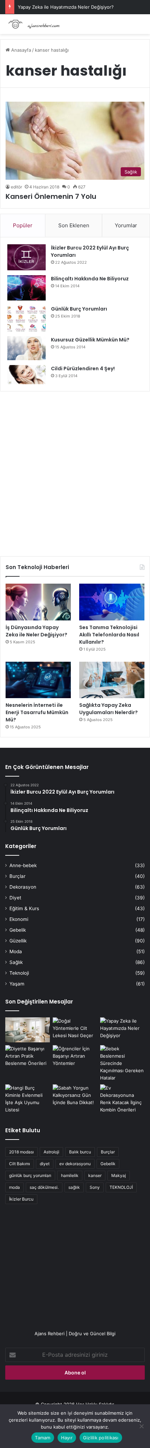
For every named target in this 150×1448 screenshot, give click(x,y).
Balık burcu (80, 1151)
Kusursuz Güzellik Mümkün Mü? (90, 339)
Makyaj (118, 1175)
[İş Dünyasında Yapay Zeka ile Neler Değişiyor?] (38, 602)
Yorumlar (126, 225)
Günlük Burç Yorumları (79, 308)
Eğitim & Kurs (24, 908)
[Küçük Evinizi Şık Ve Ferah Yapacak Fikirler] (27, 1029)
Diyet (15, 897)
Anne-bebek (23, 865)
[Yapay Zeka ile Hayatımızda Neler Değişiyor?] (122, 1029)
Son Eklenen (73, 225)
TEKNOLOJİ (121, 1187)
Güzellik (18, 940)
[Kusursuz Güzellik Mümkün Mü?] (26, 348)
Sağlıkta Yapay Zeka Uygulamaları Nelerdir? (108, 709)
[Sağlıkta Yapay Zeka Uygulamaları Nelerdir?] (111, 680)
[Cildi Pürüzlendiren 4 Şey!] (26, 374)
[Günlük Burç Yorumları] (26, 318)
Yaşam (16, 983)
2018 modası (21, 1151)
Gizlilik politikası (101, 1437)
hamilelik (69, 1175)
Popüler (22, 225)
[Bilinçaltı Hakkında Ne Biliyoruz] (26, 288)
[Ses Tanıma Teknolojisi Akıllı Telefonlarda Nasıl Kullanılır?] (111, 602)
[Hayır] (141, 1426)
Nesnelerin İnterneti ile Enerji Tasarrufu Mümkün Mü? (37, 712)
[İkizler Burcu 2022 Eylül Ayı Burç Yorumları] (26, 257)
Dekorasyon (22, 887)
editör (16, 186)
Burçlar (17, 876)
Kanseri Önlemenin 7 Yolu (51, 196)
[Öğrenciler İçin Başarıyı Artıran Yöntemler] (75, 1057)
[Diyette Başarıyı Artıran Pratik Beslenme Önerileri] (27, 1057)
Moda (15, 951)
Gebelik (17, 930)
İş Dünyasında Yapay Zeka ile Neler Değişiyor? (36, 631)
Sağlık (16, 962)
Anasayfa (20, 50)
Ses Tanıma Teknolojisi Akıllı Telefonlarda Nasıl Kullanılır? (109, 634)
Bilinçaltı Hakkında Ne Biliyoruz (90, 278)
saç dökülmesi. (44, 1187)
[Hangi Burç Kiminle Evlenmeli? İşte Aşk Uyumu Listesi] (27, 1098)
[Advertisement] (75, 471)
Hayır (67, 1437)
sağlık (74, 1187)
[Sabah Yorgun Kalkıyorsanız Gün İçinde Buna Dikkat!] (75, 1096)
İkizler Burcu (21, 1199)
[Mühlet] (33, 24)
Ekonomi (18, 919)
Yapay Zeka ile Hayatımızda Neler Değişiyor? (66, 7)
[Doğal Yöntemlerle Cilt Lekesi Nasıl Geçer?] (75, 1029)
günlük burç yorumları (30, 1175)
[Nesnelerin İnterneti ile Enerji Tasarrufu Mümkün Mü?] (38, 680)
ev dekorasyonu (75, 1163)
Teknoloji (19, 973)
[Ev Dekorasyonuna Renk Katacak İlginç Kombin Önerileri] (122, 1098)
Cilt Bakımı (19, 1163)
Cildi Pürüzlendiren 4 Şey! (83, 368)
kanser (95, 1175)
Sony (95, 1187)
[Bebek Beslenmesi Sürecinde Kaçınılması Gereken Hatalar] (122, 1063)
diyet (45, 1163)
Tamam (42, 1437)
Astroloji (51, 1151)
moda (14, 1187)
